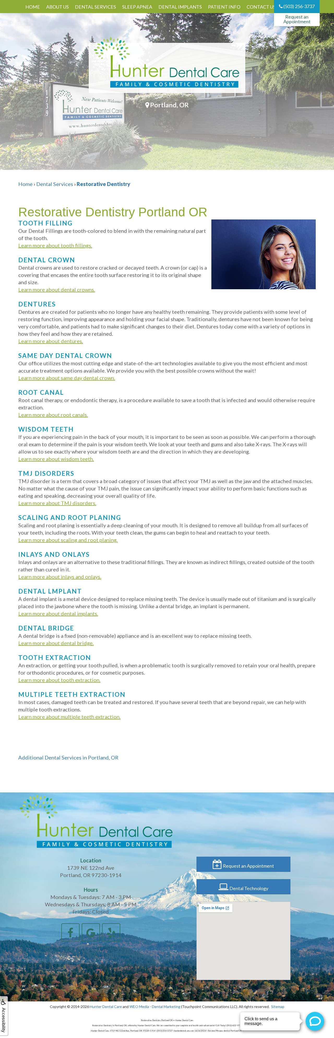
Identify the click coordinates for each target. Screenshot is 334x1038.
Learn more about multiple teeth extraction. (69, 717)
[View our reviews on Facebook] (70, 932)
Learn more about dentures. (50, 341)
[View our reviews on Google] (90, 932)
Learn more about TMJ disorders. (57, 503)
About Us (57, 7)
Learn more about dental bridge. (56, 643)
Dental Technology (248, 888)
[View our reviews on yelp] (111, 932)
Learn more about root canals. (53, 414)
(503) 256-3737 (299, 6)
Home (32, 7)
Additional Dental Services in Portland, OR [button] (68, 757)
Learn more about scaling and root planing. (68, 540)
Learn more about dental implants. (58, 613)
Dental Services (95, 7)
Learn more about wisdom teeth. (56, 459)
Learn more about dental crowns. (56, 289)
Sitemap (277, 1006)
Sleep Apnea (137, 7)
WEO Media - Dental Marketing (154, 1006)
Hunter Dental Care (106, 1006)
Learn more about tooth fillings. (55, 245)
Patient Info (224, 7)
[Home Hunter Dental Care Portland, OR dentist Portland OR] (167, 68)
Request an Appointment (297, 19)
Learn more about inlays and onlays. (59, 576)
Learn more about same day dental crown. (66, 378)
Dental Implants (180, 7)
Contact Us (261, 7)
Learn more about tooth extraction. (59, 680)
